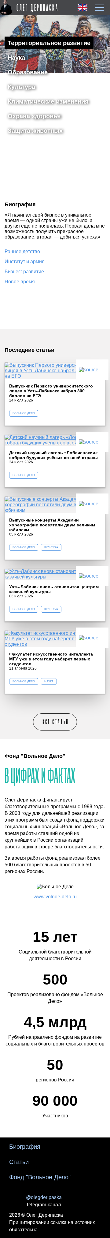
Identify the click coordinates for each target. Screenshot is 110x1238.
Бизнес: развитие (24, 271)
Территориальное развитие (49, 43)
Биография (24, 1146)
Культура (21, 86)
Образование (28, 72)
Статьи (19, 1161)
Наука (16, 57)
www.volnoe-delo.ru (55, 896)
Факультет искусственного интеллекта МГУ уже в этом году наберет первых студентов (51, 659)
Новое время (20, 281)
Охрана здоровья (34, 116)
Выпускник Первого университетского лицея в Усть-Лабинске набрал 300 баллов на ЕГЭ (51, 391)
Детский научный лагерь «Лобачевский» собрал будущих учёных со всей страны (53, 455)
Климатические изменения (48, 101)
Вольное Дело (24, 413)
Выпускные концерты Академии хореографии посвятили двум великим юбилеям (52, 525)
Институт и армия (25, 261)
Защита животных (35, 130)
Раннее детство (22, 251)
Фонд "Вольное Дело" (40, 1177)
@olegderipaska (44, 1197)
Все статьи (55, 722)
